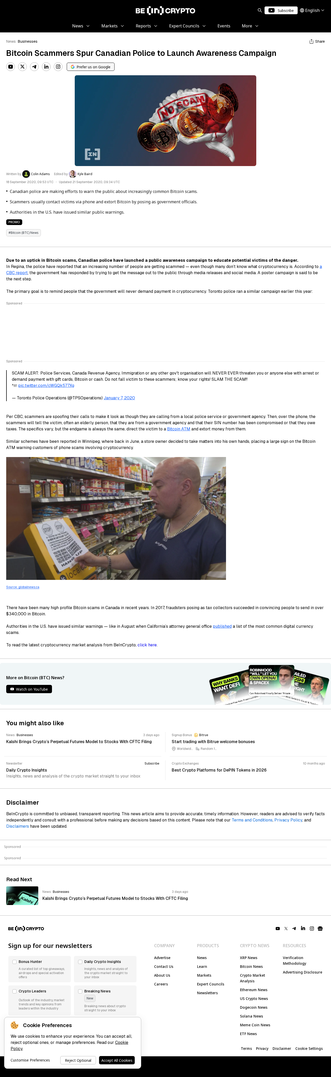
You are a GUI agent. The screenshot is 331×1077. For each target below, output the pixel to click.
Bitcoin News (251, 966)
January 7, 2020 (119, 398)
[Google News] (320, 928)
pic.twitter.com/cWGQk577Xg (46, 385)
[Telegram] (34, 66)
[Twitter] (22, 66)
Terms (246, 1048)
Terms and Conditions (252, 820)
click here (147, 645)
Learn (202, 966)
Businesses (27, 41)
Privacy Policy (288, 820)
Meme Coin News (255, 1024)
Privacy (262, 1048)
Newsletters (207, 992)
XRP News (248, 957)
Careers (161, 984)
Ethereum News (253, 989)
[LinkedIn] (46, 66)
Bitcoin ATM (178, 429)
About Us (162, 975)
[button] (39, 969)
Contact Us (163, 966)
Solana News (251, 1016)
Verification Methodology (294, 960)
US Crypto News (254, 998)
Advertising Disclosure (302, 972)
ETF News (248, 1033)
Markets (204, 975)
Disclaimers (17, 826)
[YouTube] (10, 66)
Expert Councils (210, 984)
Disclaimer (282, 1048)
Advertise (162, 957)
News (11, 41)
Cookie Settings (309, 1048)
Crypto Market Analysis (252, 978)
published (222, 626)
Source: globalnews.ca (22, 587)
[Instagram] (58, 66)
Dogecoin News (253, 1007)
